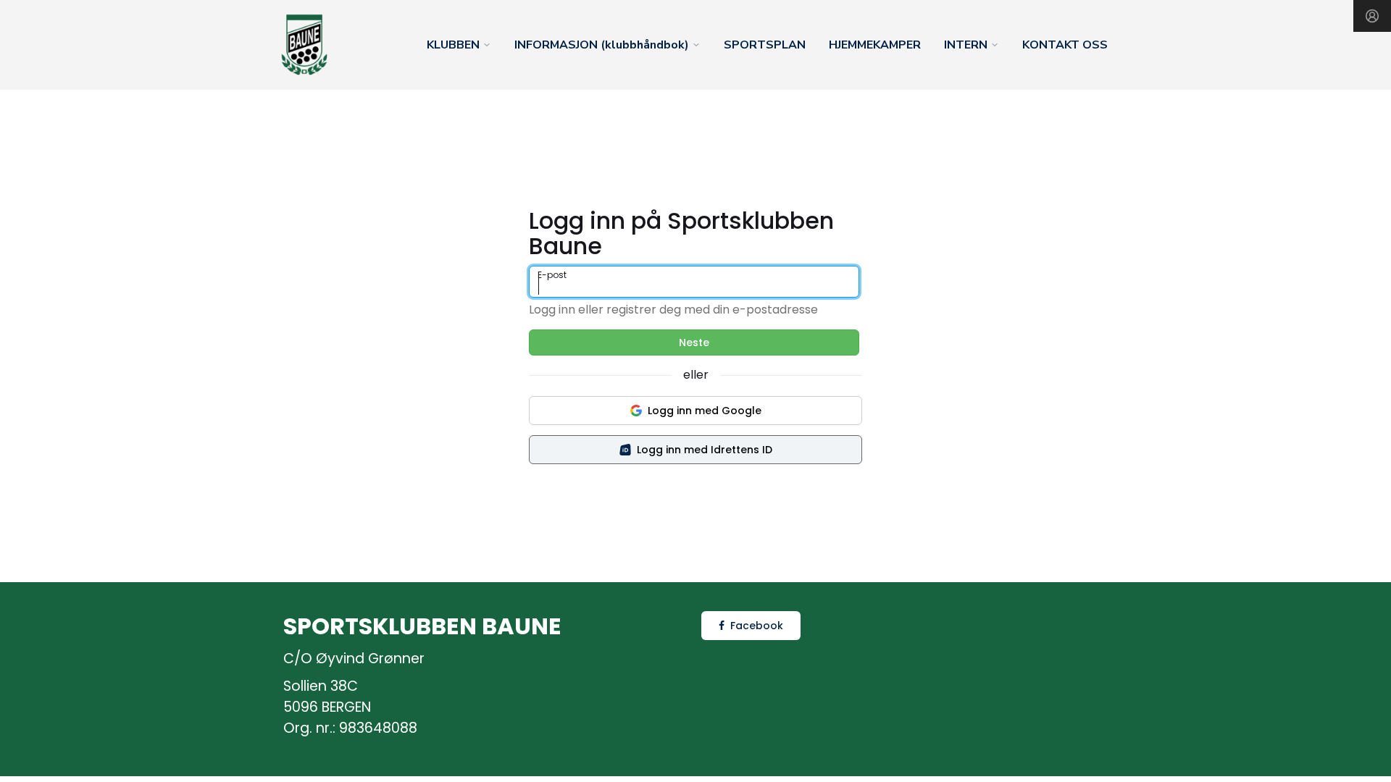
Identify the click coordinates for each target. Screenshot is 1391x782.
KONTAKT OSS (1065, 45)
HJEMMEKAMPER (875, 45)
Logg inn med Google (704, 410)
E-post (552, 275)
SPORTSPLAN (765, 45)
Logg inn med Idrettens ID (704, 449)
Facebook (756, 625)
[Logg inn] (1372, 16)
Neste (694, 342)
